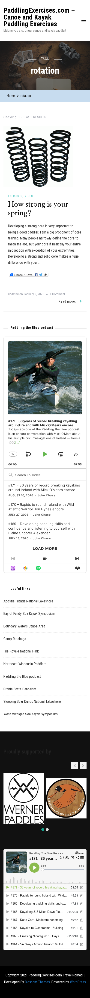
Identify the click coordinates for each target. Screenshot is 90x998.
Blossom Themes (37, 982)
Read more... (68, 301)
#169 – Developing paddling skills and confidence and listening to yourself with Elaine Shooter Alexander (41, 528)
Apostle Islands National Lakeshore (28, 601)
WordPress (78, 982)
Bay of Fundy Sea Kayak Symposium (29, 613)
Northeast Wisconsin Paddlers (24, 664)
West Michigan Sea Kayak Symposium (30, 714)
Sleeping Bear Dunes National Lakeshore (32, 701)
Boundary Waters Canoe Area (24, 626)
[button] (83, 765)
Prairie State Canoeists (19, 689)
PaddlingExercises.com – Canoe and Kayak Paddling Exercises (39, 17)
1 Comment (57, 295)
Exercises (15, 196)
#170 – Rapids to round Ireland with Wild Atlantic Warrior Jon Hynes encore (41, 506)
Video (29, 196)
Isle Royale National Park (21, 651)
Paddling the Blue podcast (22, 676)
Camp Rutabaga (14, 639)
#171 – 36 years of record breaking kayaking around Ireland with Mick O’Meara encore (44, 487)
